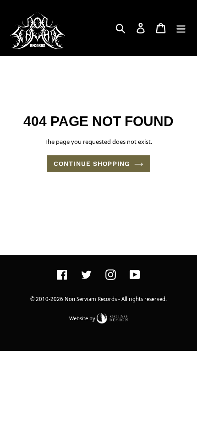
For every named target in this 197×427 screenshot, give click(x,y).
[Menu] (181, 28)
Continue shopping (92, 163)
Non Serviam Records (91, 299)
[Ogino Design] (112, 317)
